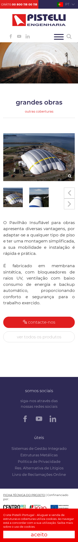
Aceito (39, 534)
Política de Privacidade (39, 461)
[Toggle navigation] (59, 36)
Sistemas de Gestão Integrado (39, 448)
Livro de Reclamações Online (39, 474)
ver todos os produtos (39, 336)
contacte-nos (41, 322)
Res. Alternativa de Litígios (39, 468)
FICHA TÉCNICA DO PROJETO (24, 495)
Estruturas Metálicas (39, 455)
